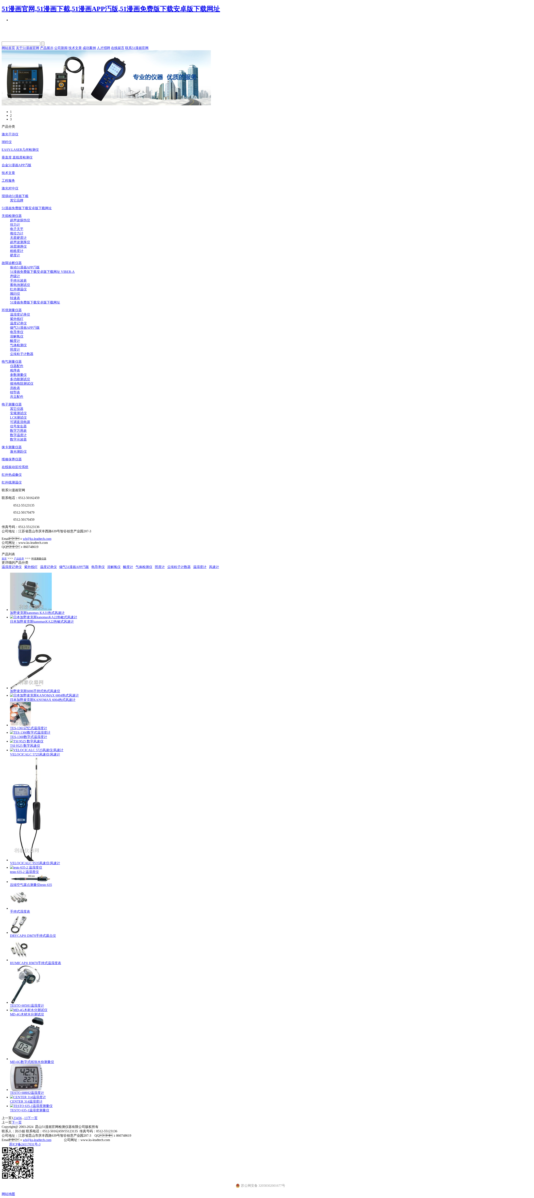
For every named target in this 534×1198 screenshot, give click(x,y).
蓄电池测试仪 (20, 285)
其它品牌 (16, 200)
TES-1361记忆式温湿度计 (28, 728)
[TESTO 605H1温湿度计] (26, 1002)
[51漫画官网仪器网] (106, 104)
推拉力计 (16, 233)
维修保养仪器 (12, 459)
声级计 (15, 276)
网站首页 (8, 48)
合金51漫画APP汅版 (16, 165)
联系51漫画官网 (137, 48)
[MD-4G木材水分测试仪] (28, 1010)
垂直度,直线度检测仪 (17, 157)
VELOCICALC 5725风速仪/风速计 (35, 754)
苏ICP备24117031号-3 (24, 1144)
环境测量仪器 (12, 310)
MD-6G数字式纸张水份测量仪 (32, 1062)
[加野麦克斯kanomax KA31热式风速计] (31, 609)
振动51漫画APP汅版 (25, 267)
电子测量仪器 (12, 404)
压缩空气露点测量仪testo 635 (31, 885)
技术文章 (75, 48)
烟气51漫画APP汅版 (25, 327)
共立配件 (16, 396)
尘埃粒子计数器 (21, 354)
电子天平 (16, 229)
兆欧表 (15, 388)
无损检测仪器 (12, 216)
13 (26, 1118)
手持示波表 (18, 280)
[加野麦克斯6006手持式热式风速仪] (31, 688)
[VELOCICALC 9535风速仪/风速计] (26, 860)
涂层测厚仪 (18, 246)
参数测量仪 (18, 375)
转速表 (15, 298)
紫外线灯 (16, 319)
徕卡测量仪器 (12, 447)
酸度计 (15, 341)
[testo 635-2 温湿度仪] (26, 867)
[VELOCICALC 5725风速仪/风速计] (36, 750)
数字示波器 (18, 439)
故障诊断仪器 (12, 263)
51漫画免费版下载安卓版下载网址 (27, 208)
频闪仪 (15, 293)
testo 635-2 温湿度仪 (24, 872)
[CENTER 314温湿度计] (28, 1097)
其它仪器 (16, 409)
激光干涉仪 (10, 134)
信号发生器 (18, 426)
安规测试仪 (18, 413)
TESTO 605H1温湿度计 (27, 1005)
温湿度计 (200, 567)
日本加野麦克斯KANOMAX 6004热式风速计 (43, 700)
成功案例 (89, 48)
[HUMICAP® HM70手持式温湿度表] (19, 960)
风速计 (214, 567)
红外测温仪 (18, 289)
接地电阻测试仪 (21, 383)
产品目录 (19, 558)
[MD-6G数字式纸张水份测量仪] (28, 1059)
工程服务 (8, 180)
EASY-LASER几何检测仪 (20, 149)
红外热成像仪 (12, 474)
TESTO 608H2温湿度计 (27, 1093)
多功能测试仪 (20, 379)
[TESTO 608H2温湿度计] (26, 1089)
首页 (4, 558)
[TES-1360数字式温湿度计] (30, 732)
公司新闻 (61, 48)
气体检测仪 (18, 345)
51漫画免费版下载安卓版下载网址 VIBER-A (42, 271)
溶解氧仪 (16, 336)
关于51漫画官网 (27, 48)
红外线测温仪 (12, 482)
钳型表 (15, 392)
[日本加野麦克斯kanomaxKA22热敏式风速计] (43, 617)
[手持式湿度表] (18, 908)
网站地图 (8, 1194)
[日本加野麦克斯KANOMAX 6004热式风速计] (44, 695)
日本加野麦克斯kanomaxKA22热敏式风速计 (42, 621)
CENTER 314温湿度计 (26, 1101)
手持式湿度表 (20, 911)
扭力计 (15, 224)
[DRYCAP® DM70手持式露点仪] (18, 932)
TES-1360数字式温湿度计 (28, 737)
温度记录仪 (18, 323)
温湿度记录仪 (20, 314)
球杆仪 (7, 142)
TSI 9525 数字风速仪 (25, 745)
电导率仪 (16, 332)
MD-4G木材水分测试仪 (27, 1014)
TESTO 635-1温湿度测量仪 (29, 1110)
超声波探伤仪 (20, 220)
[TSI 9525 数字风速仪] (26, 741)
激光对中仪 (10, 188)
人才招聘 (103, 48)
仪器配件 (16, 366)
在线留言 (117, 48)
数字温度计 (18, 435)
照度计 (15, 349)
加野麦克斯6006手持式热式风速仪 (35, 691)
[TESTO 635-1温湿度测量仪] (31, 1106)
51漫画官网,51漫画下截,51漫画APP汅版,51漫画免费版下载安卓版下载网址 (111, 9)
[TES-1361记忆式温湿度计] (20, 725)
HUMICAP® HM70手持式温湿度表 (35, 963)
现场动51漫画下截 (15, 196)
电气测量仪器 (12, 361)
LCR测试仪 (18, 417)
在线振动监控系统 (15, 467)
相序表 (15, 370)
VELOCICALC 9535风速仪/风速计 (35, 863)
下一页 (33, 1118)
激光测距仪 (18, 451)
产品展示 (46, 48)
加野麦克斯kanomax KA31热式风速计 (37, 613)
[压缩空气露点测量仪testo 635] (31, 881)
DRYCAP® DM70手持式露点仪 (33, 935)
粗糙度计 (16, 251)
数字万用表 (18, 430)
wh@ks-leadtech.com (37, 538)
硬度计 (15, 255)
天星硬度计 (18, 237)
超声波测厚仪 (20, 242)
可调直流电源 (20, 422)
